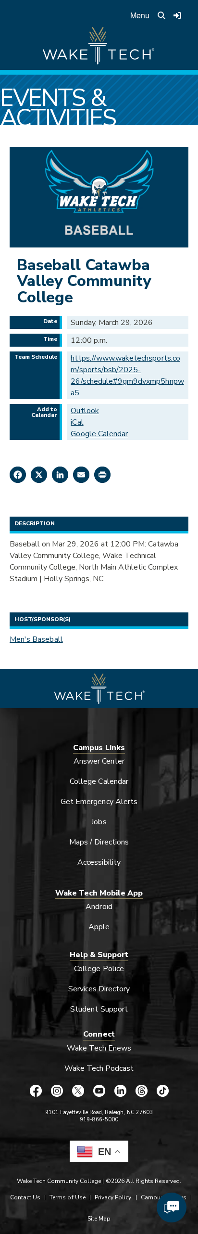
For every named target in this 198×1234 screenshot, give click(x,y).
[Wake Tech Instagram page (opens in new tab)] (56, 1090)
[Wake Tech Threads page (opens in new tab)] (141, 1090)
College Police (99, 968)
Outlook (85, 410)
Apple (99, 927)
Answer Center (99, 761)
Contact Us (25, 1197)
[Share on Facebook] (18, 475)
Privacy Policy (113, 1197)
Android (99, 906)
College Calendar (99, 781)
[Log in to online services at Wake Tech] (177, 15)
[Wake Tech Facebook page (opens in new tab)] (35, 1090)
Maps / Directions (99, 842)
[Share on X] (39, 475)
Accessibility (99, 862)
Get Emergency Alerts (99, 801)
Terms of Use (68, 1197)
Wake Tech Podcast (99, 1068)
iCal (77, 422)
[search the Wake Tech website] (161, 15)
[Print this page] (102, 475)
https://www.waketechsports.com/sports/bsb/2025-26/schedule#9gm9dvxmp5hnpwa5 (127, 375)
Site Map (99, 1218)
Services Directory (99, 989)
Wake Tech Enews (99, 1048)
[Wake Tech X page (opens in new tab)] (77, 1090)
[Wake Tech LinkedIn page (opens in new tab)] (120, 1090)
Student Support (99, 1009)
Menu (139, 15)
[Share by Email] (81, 475)
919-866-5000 (99, 1119)
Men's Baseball (36, 639)
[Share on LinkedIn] (60, 475)
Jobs (98, 822)
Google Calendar (99, 434)
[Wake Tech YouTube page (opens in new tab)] (99, 1090)
